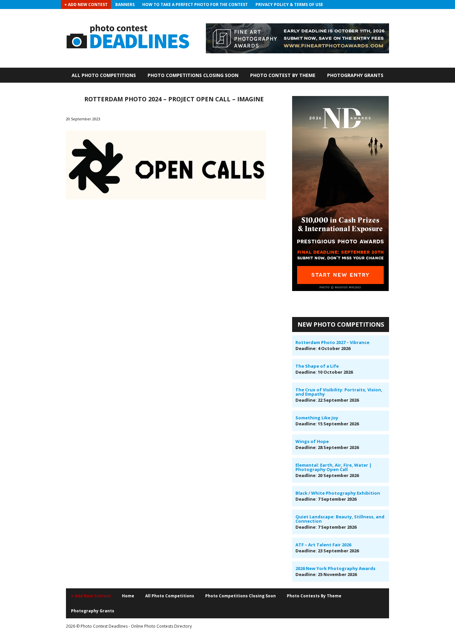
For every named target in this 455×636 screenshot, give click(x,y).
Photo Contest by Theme (282, 75)
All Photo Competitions (104, 75)
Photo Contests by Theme (314, 596)
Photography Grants (355, 75)
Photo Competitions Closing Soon (193, 75)
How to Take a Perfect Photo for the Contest (195, 4)
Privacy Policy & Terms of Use (289, 4)
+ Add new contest (91, 596)
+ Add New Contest (86, 4)
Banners (125, 4)
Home (128, 596)
